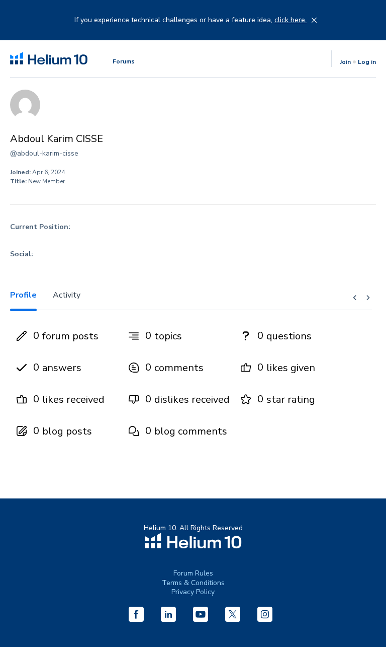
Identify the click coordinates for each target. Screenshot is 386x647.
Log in (367, 62)
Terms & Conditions (193, 583)
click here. (290, 20)
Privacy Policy (193, 592)
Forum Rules (193, 573)
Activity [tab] (66, 295)
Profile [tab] (23, 295)
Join (345, 62)
